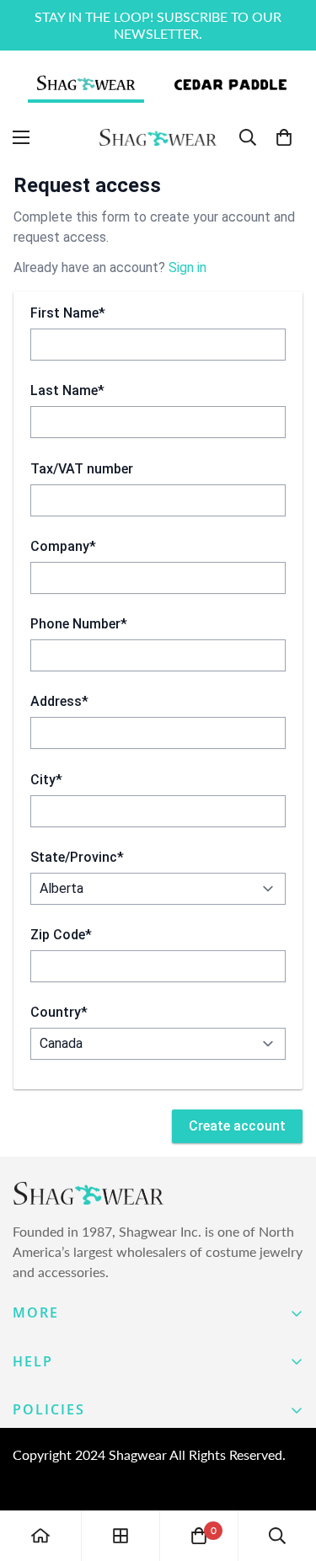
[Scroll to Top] (286, 1472)
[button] (284, 137)
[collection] (120, 1535)
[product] (40, 1536)
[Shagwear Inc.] (158, 137)
